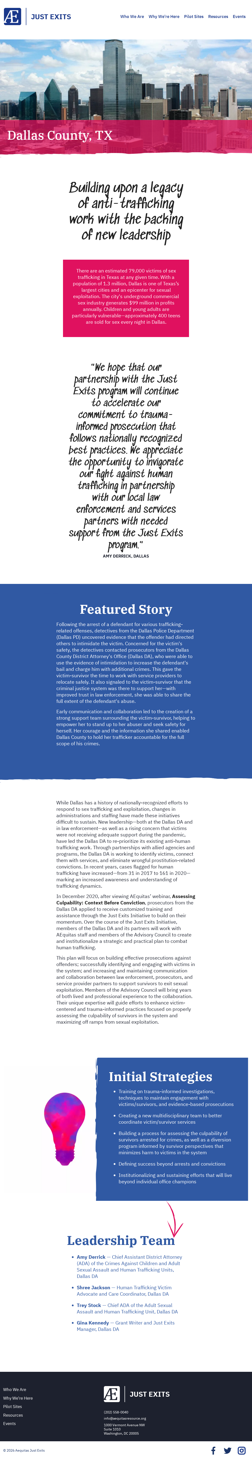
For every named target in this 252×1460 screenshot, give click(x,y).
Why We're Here (164, 16)
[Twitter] (228, 1451)
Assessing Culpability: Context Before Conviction (125, 899)
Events (239, 16)
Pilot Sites (194, 16)
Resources (218, 16)
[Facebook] (213, 1451)
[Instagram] (242, 1451)
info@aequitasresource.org (125, 1418)
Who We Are (132, 16)
